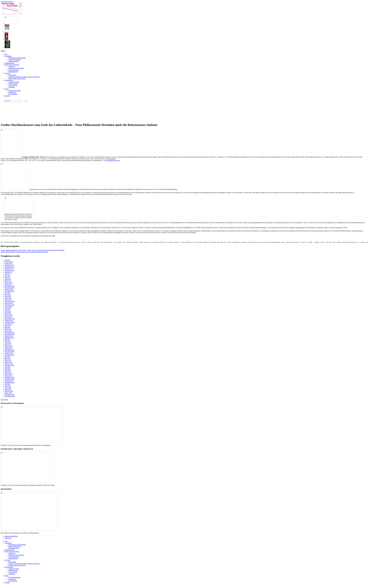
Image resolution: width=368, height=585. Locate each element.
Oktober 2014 (9, 320)
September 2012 (9, 355)
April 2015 (8, 312)
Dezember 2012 (9, 350)
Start (6, 54)
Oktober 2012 (9, 353)
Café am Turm (12, 85)
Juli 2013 (7, 339)
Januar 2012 (8, 362)
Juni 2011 (7, 367)
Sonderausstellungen (14, 59)
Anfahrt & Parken (13, 82)
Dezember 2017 (9, 265)
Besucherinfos (9, 80)
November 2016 (9, 287)
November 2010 (9, 379)
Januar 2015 (8, 317)
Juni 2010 (8, 386)
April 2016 (8, 296)
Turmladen (11, 87)
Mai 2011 (7, 369)
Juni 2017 (8, 275)
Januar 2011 (8, 375)
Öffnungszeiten (13, 84)
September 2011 (9, 365)
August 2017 (8, 272)
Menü (3, 51)
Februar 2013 (9, 346)
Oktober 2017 (9, 269)
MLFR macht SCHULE (12, 65)
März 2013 (8, 344)
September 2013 (9, 337)
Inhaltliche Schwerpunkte (16, 68)
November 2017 (9, 267)
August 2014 (8, 324)
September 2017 (9, 270)
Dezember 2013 (9, 332)
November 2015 (9, 301)
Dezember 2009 (9, 394)
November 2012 (9, 351)
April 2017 (8, 279)
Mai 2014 (7, 327)
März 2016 (8, 298)
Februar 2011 (9, 374)
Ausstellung (8, 56)
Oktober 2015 (9, 303)
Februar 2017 (9, 282)
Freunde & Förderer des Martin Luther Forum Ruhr (24, 77)
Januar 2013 (8, 348)
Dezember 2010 (9, 377)
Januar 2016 (8, 300)
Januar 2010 (8, 393)
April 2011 (8, 370)
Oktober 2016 (9, 289)
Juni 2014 (8, 325)
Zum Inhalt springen (7, 1)
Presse (6, 89)
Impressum (8, 538)
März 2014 (8, 329)
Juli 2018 (7, 260)
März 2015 (8, 313)
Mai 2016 (7, 294)
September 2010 (9, 382)
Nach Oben (4, 399)
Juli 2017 (7, 274)
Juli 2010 (7, 384)
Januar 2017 (8, 284)
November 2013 (9, 334)
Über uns (7, 73)
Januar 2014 (8, 331)
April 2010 (8, 387)
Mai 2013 (7, 341)
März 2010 (8, 389)
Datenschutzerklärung (11, 536)
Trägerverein (12, 75)
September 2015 (9, 305)
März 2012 (8, 360)
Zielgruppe (11, 66)
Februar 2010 (9, 391)
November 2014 (9, 319)
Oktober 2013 (9, 336)
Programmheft (111, 159)
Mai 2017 (7, 277)
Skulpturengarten (13, 61)
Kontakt (7, 96)
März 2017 (8, 281)
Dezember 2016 (9, 286)
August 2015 (8, 306)
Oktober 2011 (9, 363)
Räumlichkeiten (13, 71)
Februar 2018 (9, 262)
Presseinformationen (14, 90)
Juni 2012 (8, 356)
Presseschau (12, 92)
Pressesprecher (12, 94)
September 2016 (9, 291)
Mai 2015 (7, 310)
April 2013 (8, 343)
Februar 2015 (9, 315)
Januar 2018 (8, 263)
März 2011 (8, 372)
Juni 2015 (8, 308)
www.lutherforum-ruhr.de (112, 160)
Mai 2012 (7, 358)
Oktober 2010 (9, 381)
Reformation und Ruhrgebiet (17, 58)
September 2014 (9, 322)
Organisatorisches (13, 70)
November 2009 (9, 396)
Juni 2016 (8, 293)
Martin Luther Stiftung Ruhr (16, 78)
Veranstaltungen (9, 63)
